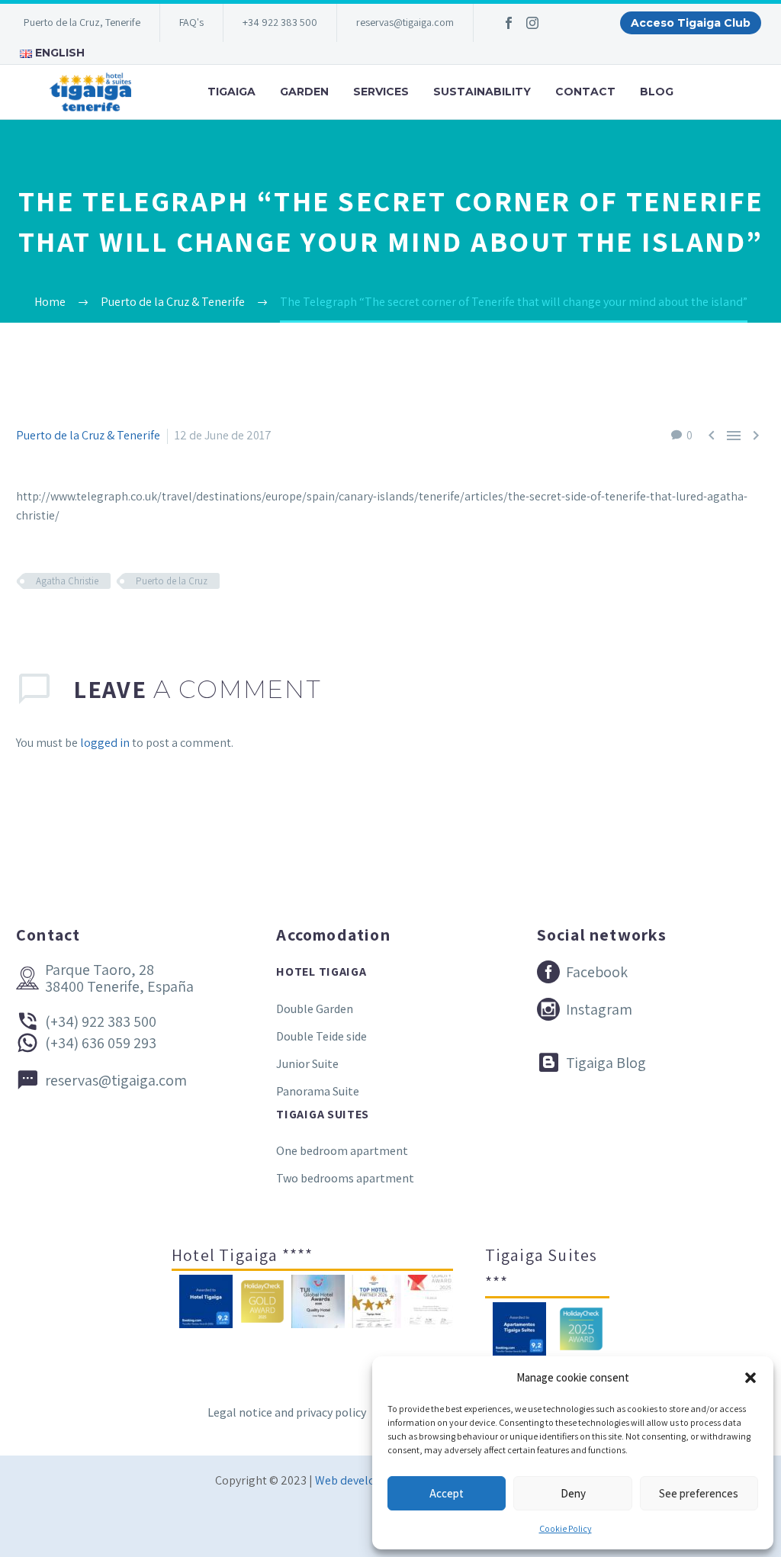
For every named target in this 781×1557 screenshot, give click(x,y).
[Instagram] (532, 23)
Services (381, 91)
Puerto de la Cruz (171, 580)
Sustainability (482, 91)
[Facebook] (509, 23)
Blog (656, 91)
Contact (585, 91)
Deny (573, 1493)
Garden (304, 91)
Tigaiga (231, 91)
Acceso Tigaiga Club (690, 23)
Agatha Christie (67, 580)
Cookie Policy (565, 1528)
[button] (750, 1377)
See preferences (698, 1493)
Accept (446, 1493)
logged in (105, 743)
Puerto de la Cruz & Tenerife (88, 435)
